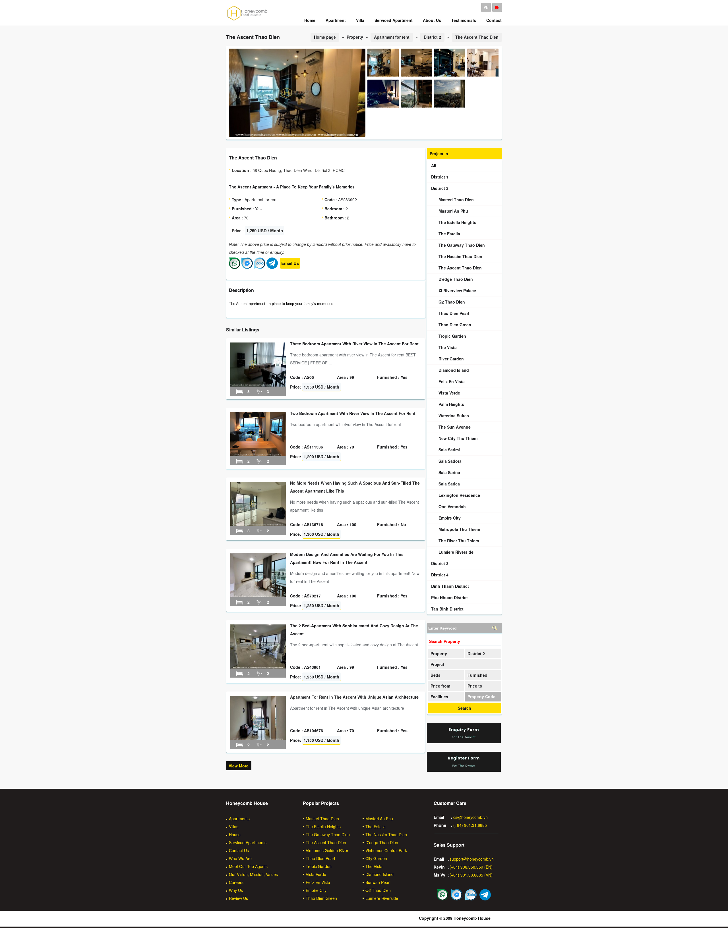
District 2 (432, 37)
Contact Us (239, 850)
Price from (440, 686)
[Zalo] (259, 267)
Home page (325, 37)
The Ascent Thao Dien (477, 37)
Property (439, 653)
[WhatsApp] (234, 267)
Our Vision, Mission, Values (253, 874)
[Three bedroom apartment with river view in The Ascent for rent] (258, 385)
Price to (475, 686)
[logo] (247, 20)
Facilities (439, 696)
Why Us (236, 890)
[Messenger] (247, 267)
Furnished (477, 675)
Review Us (238, 898)
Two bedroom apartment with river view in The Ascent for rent (352, 413)
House (235, 834)
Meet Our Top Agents (248, 866)
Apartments (239, 818)
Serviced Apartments (247, 842)
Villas (233, 826)
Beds (435, 675)
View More (239, 766)
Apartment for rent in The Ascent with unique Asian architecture (354, 697)
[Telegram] (272, 267)
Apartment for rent (392, 37)
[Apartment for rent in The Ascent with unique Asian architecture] (258, 738)
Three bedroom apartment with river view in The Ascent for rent (354, 343)
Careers (236, 882)
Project (437, 664)
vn (486, 7)
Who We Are (240, 858)
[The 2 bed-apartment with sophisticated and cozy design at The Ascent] (258, 667)
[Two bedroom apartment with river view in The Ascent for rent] (258, 454)
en (497, 7)
